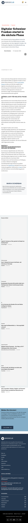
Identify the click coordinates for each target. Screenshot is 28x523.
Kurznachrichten (5, 25)
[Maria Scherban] (2, 51)
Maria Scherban (7, 50)
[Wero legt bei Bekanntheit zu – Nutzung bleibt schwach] (13, 310)
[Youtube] (14, 520)
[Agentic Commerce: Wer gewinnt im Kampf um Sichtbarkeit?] (13, 225)
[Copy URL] (18, 74)
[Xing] (11, 520)
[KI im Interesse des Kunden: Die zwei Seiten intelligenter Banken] (13, 289)
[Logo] (7, 2)
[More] (21, 74)
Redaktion (3, 265)
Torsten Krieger (4, 244)
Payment (13, 25)
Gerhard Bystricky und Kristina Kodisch (8, 349)
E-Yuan (20, 167)
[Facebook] (9, 74)
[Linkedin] (12, 74)
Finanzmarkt (3, 281)
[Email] (6, 74)
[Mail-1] (20, 520)
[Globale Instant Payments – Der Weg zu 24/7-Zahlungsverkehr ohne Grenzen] (13, 331)
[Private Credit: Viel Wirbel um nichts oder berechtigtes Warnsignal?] (13, 352)
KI (1, 239)
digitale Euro (11, 165)
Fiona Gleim (3, 370)
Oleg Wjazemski (4, 307)
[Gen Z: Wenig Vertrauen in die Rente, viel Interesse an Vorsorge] (13, 246)
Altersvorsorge (4, 260)
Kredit (2, 365)
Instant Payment (4, 344)
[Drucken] (15, 74)
